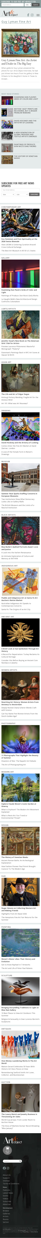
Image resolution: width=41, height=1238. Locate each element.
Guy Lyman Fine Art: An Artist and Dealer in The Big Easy (19, 61)
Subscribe (34, 194)
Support (6, 1178)
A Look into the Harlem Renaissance (16, 552)
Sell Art (6, 1222)
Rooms (5, 1219)
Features (6, 1190)
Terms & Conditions (11, 1183)
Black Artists (8, 515)
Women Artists (9, 670)
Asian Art (6, 362)
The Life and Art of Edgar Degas (15, 394)
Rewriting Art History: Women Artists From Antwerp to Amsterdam (20, 703)
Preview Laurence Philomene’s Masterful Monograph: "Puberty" (18, 347)
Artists (5, 1216)
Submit (35, 5)
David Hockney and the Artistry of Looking (25, 122)
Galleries (6, 1213)
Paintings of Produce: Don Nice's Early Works (25, 145)
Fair (3, 876)
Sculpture (6, 975)
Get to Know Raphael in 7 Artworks (15, 965)
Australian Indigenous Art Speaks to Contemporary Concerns (16, 604)
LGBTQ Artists (8, 309)
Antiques (6, 1029)
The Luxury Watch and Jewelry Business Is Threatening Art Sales (19, 1115)
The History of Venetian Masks (25, 157)
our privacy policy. (22, 1230)
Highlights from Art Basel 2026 (14, 914)
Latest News (8, 1193)
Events (5, 1196)
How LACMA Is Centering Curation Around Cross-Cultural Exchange (18, 245)
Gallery (5, 258)
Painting (6, 927)
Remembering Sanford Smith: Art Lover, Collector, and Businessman (17, 1073)
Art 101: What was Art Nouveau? (14, 403)
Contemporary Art (11, 207)
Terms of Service (34, 1232)
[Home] (9, 13)
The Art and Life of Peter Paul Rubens (16, 968)
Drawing (5, 410)
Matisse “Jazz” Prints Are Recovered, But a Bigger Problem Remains (25, 111)
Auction (5, 1082)
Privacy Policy (26, 1232)
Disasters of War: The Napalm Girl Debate (18, 761)
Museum (5, 461)
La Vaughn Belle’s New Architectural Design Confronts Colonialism (19, 300)
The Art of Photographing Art (13, 764)
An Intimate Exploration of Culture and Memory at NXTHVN (17, 557)
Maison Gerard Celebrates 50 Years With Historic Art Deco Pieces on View (18, 1067)
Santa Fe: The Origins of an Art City (15, 609)
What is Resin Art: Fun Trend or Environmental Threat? (14, 816)
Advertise (7, 1204)
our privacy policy (6, 1229)
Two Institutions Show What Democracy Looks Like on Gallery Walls (17, 500)
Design (4, 825)
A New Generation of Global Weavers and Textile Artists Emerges (25, 134)
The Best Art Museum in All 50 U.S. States (18, 250)
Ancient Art (7, 617)
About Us (7, 1175)
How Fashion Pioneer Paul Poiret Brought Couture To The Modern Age (18, 867)
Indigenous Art (9, 566)
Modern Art (7, 772)
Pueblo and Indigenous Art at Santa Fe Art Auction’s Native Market (19, 599)
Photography (8, 723)
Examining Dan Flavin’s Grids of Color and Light (26, 98)
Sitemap (6, 1181)
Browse (6, 1211)
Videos (5, 1198)
